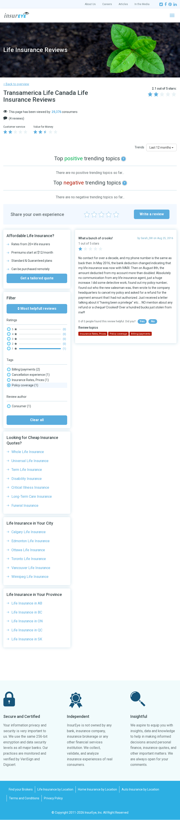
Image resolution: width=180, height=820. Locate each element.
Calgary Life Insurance (28, 532)
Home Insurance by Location (97, 789)
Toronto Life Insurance (28, 559)
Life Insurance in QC (26, 630)
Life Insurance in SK (26, 639)
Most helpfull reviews (38, 308)
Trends (139, 147)
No (153, 321)
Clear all (37, 420)
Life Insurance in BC (26, 612)
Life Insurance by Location (55, 789)
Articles (123, 4)
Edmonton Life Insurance (30, 541)
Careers (107, 4)
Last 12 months (160, 147)
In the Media (142, 4)
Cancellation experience (31, 374)
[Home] (16, 14)
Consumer (21, 406)
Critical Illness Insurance (30, 487)
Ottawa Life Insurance (28, 550)
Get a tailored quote (37, 278)
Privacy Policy (53, 798)
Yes (142, 321)
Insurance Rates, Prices (30, 380)
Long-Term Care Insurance (31, 496)
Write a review (152, 214)
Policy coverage (25, 385)
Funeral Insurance (24, 505)
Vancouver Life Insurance (30, 568)
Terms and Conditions (24, 798)
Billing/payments (26, 369)
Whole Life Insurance (27, 452)
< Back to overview (16, 84)
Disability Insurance (26, 479)
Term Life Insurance (26, 470)
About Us (90, 4)
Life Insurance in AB (26, 603)
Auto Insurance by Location (140, 789)
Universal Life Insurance (30, 461)
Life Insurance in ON (27, 621)
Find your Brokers (21, 789)
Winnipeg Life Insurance (30, 577)
